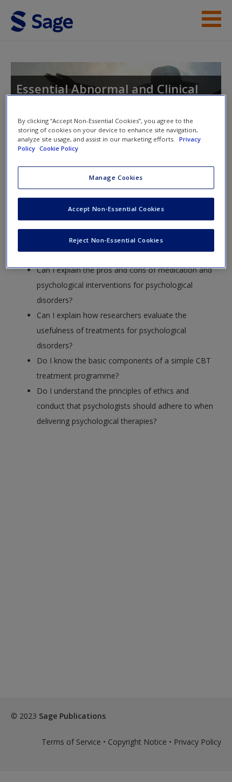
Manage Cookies (116, 178)
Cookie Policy (58, 149)
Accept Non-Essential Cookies (116, 209)
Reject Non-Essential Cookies (116, 240)
